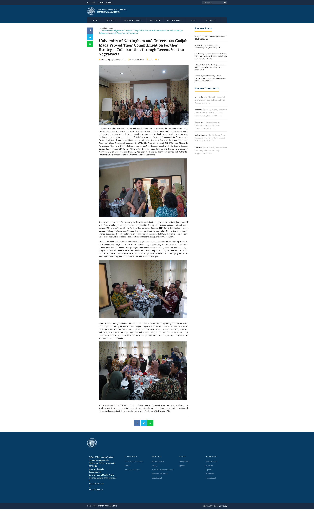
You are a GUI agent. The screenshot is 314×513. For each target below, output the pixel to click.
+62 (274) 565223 (96, 489)
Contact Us (210, 20)
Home (95, 20)
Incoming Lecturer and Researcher (102, 478)
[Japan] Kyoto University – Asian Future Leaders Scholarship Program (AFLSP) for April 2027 (210, 78)
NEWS (193, 20)
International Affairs (132, 469)
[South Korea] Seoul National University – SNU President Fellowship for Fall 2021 (210, 138)
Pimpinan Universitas (160, 474)
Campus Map (184, 461)
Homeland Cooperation (134, 461)
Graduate (209, 465)
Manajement (157, 478)
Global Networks (132, 20)
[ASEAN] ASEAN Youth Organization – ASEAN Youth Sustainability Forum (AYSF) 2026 (210, 67)
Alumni (127, 465)
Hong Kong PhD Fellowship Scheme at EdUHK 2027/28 (211, 37)
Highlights (111, 59)
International (211, 478)
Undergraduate (211, 461)
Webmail (109, 2)
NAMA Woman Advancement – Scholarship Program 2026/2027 (208, 46)
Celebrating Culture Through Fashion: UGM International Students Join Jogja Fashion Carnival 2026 (211, 56)
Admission (155, 20)
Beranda (102, 28)
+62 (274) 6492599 (96, 484)
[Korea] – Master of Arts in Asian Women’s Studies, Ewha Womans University (210, 100)
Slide (123, 59)
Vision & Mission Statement (163, 469)
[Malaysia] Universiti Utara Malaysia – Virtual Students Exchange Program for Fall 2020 (211, 113)
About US (111, 20)
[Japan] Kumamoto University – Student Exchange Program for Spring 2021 (207, 125)
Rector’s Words (158, 461)
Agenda (182, 465)
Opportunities (174, 20)
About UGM (91, 2)
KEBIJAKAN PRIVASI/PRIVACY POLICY (215, 506)
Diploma (209, 469)
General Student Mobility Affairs (101, 475)
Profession (210, 474)
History (154, 465)
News (118, 59)
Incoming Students (96, 469)
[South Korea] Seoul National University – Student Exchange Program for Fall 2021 (211, 150)
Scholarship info (95, 472)
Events (110, 28)
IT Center (101, 2)
